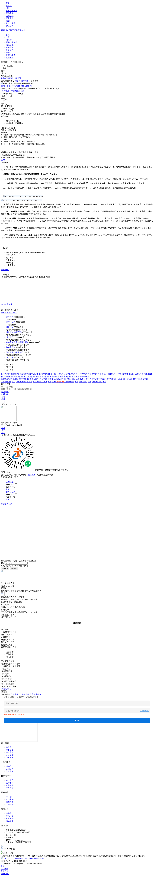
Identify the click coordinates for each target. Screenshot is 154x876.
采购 (100, 382)
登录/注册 (21, 30)
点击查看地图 (7, 304)
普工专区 (9, 771)
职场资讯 (9, 13)
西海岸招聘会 (11, 11)
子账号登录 (26, 694)
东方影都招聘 (47, 374)
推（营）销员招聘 (71, 379)
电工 (76, 382)
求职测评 (9, 799)
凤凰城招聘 (8, 377)
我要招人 (5, 30)
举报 (3, 160)
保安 (89, 382)
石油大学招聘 (81, 374)
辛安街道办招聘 (42, 377)
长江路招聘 (6, 374)
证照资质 (9, 755)
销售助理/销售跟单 (14, 332)
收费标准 (9, 785)
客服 (9, 382)
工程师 (4, 382)
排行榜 (9, 797)
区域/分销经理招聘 (124, 379)
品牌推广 (9, 783)
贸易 (13, 382)
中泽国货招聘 (29, 377)
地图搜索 (9, 802)
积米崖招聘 (136, 374)
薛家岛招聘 (26, 374)
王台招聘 (75, 377)
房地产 (29, 382)
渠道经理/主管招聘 (108, 379)
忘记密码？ (36, 694)
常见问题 (9, 816)
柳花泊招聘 (85, 377)
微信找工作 (10, 23)
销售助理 (9, 337)
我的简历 (31, 475)
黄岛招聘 (53, 377)
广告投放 (9, 788)
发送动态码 (6, 689)
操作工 (40, 382)
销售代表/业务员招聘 (38, 379)
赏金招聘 (9, 26)
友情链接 (9, 818)
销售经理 (9, 327)
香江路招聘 (36, 374)
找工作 (9, 6)
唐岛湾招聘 (92, 374)
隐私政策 (9, 757)
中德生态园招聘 (64, 377)
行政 (81, 382)
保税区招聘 (16, 374)
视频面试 (9, 16)
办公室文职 (10, 347)
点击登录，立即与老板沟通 (13, 91)
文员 (45, 382)
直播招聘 (9, 18)
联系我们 (9, 813)
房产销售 (9, 317)
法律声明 (9, 752)
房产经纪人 (10, 322)
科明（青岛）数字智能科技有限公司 (16, 86)
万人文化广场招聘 (123, 374)
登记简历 (13, 30)
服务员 (95, 382)
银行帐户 (9, 780)
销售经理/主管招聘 (21, 379)
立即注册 (14, 694)
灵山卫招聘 (58, 374)
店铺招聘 (9, 769)
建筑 (49, 382)
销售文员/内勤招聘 (56, 379)
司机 (35, 382)
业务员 (19, 382)
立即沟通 (17, 78)
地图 (8, 21)
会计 (24, 382)
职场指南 (9, 821)
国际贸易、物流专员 (14, 352)
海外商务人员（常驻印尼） (17, 342)
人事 (104, 382)
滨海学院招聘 (69, 374)
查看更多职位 (7, 504)
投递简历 (9, 78)
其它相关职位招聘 (140, 379)
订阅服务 (9, 804)
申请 (8, 489)
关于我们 (9, 747)
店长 (54, 382)
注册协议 (9, 750)
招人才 (9, 8)
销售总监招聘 (7, 379)
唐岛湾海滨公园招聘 (106, 374)
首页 (8, 3)
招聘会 (9, 766)
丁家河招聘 (18, 377)
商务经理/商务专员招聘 (90, 379)
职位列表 (25, 81)
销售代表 (9, 357)
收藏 (3, 78)
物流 (85, 382)
